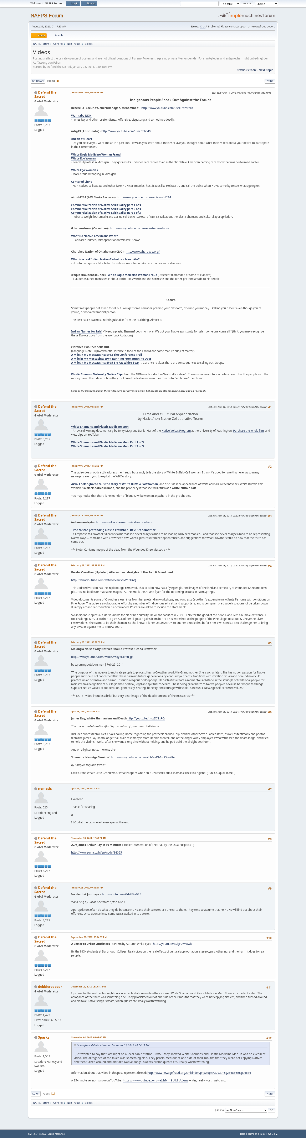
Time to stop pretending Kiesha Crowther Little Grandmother (113, 530)
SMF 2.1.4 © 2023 (37, 1134)
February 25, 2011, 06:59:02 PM (87, 642)
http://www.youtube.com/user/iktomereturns (139, 228)
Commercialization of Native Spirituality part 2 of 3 (106, 209)
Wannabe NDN (81, 115)
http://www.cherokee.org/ (143, 251)
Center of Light (81, 182)
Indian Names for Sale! (86, 331)
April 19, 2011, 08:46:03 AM (85, 788)
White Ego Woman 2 (84, 170)
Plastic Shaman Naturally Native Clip (96, 374)
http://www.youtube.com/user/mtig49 (126, 131)
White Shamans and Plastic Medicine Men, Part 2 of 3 (107, 446)
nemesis (45, 788)
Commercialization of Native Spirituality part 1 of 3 (106, 205)
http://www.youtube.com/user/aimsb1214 (144, 197)
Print (269, 81)
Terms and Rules (256, 1133)
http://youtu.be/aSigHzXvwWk (172, 944)
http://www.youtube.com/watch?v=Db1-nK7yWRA (143, 757)
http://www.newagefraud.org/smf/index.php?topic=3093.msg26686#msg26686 (199, 1073)
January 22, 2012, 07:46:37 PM (87, 887)
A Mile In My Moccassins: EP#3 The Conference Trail (106, 355)
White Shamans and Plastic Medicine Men (100, 427)
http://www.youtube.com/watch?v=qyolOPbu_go (102, 657)
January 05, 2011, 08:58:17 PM (87, 406)
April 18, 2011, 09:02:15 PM (85, 711)
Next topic (266, 70)
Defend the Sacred (45, 94)
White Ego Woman (83, 158)
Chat (202, 26)
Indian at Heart (81, 139)
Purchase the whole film (248, 430)
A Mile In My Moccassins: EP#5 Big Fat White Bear (105, 363)
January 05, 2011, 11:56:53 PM (87, 465)
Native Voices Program (176, 430)
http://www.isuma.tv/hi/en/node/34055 (96, 852)
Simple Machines (56, 1134)
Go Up (35, 1093)
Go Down (38, 81)
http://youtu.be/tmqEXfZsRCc (146, 718)
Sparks (43, 1037)
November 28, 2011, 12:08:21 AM (88, 838)
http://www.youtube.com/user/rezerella (167, 108)
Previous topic (246, 70)
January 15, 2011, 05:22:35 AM (87, 515)
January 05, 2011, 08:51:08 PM (87, 92)
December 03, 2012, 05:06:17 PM (88, 986)
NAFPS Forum (47, 15)
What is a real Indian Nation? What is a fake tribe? (105, 259)
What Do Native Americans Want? (94, 236)
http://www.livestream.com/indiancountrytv (124, 522)
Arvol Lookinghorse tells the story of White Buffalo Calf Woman (114, 484)
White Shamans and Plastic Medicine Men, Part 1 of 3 (107, 442)
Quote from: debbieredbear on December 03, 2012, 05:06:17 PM (113, 1045)
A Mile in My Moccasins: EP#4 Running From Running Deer (111, 359)
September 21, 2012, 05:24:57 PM (89, 937)
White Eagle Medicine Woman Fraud (96, 154)
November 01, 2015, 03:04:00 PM (88, 1037)
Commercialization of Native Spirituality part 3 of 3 (106, 213)
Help (242, 1133)
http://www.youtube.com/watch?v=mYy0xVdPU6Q (103, 580)
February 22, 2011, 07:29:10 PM (87, 565)
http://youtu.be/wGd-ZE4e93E (121, 894)
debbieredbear (50, 986)
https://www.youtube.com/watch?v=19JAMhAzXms (155, 1080)
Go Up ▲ (273, 1133)
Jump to (219, 1110)
